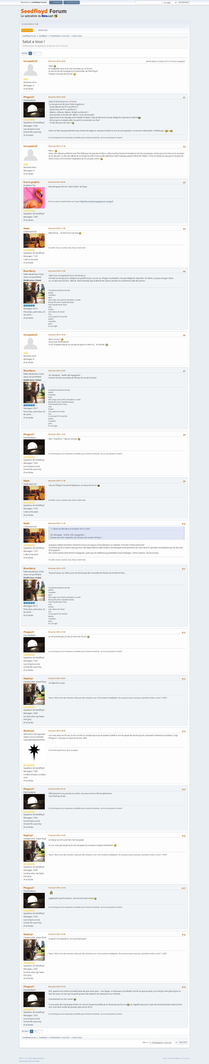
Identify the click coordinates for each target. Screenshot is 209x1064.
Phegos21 (28, 97)
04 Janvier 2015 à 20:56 (56, 97)
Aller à (145, 1042)
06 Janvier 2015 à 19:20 (56, 632)
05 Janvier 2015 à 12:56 (56, 271)
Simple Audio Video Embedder (29, 1061)
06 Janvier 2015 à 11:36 (56, 523)
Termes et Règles (174, 1058)
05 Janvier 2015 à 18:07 (56, 371)
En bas (24, 53)
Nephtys (28, 678)
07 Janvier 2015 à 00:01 (56, 678)
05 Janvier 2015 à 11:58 (56, 228)
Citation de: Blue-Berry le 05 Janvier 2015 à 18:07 (71, 529)
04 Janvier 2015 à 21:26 (56, 146)
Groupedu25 (30, 61)
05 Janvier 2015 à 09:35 (56, 182)
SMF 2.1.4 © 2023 (25, 1058)
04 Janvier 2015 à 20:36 (56, 61)
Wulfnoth (28, 730)
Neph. (26, 228)
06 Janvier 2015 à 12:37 (56, 568)
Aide (164, 1058)
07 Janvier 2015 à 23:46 (56, 934)
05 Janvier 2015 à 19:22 (56, 434)
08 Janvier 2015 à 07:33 (56, 986)
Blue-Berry (29, 271)
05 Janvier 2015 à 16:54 (56, 335)
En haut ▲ (186, 1058)
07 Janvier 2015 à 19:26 (56, 835)
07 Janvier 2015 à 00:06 (56, 731)
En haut (25, 1031)
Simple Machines (38, 1058)
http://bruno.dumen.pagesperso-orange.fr (96, 201)
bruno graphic (31, 182)
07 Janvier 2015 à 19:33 (56, 888)
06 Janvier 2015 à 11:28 (56, 481)
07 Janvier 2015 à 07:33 (56, 789)
